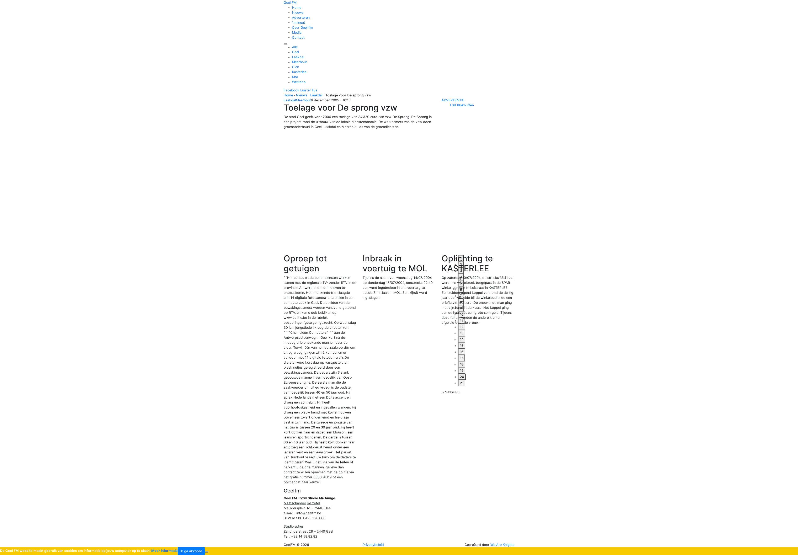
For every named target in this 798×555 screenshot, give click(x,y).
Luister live (308, 90)
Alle (295, 47)
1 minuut (298, 22)
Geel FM (290, 2)
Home (296, 7)
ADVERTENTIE (453, 100)
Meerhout (299, 62)
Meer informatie (164, 551)
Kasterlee (299, 72)
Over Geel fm (302, 27)
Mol (295, 77)
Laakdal (298, 57)
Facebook (291, 90)
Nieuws (297, 12)
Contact (298, 37)
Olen (295, 67)
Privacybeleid (373, 545)
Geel (295, 52)
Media (297, 32)
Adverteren (301, 17)
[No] (206, 552)
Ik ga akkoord (191, 551)
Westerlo (299, 82)
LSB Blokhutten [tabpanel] (462, 105)
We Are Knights (502, 545)
